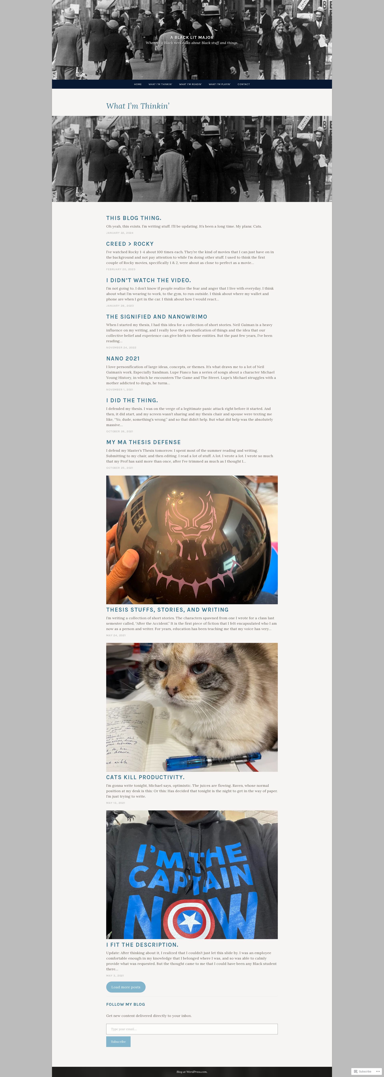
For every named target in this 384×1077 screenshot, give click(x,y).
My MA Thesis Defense (143, 442)
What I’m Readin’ (190, 84)
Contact (244, 84)
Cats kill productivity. (145, 777)
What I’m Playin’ (220, 84)
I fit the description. (142, 944)
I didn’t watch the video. (148, 280)
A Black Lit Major (192, 37)
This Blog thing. (134, 218)
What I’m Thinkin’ (160, 84)
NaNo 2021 (123, 358)
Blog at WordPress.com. (192, 1072)
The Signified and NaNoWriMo (156, 316)
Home (138, 84)
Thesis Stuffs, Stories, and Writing (167, 609)
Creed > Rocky (130, 244)
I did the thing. (132, 400)
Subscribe (118, 1042)
